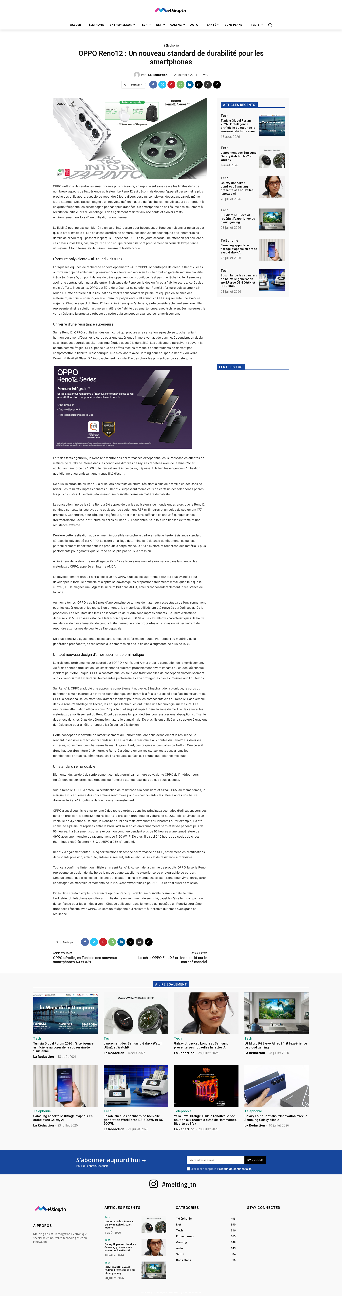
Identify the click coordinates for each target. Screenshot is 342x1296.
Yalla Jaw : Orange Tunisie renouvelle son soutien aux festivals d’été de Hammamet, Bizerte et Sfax (205, 1120)
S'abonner (255, 1159)
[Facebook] (153, 85)
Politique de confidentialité (234, 1168)
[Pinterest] (171, 85)
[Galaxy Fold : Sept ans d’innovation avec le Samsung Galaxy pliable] (276, 1086)
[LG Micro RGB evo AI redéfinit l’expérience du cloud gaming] (272, 219)
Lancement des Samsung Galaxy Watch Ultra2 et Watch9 (238, 156)
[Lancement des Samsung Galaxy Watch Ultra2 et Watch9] (272, 157)
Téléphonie (171, 45)
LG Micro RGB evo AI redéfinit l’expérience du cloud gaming (238, 218)
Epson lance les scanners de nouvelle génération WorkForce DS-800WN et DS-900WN (239, 281)
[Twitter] (162, 85)
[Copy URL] (217, 85)
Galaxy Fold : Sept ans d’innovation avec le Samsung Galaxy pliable (275, 1118)
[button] (270, 25)
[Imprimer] (208, 85)
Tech (224, 115)
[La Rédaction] (137, 75)
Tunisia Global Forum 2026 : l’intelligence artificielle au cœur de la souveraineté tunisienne (238, 126)
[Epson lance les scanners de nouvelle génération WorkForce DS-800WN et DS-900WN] (272, 280)
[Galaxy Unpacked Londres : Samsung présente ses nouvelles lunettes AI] (272, 187)
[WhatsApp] (180, 85)
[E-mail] (199, 85)
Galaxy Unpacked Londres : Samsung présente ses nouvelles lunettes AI (237, 188)
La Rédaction (157, 75)
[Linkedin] (190, 85)
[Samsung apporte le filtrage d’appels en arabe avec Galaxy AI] (272, 250)
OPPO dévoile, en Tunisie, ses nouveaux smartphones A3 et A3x (85, 960)
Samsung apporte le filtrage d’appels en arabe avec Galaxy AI (239, 249)
